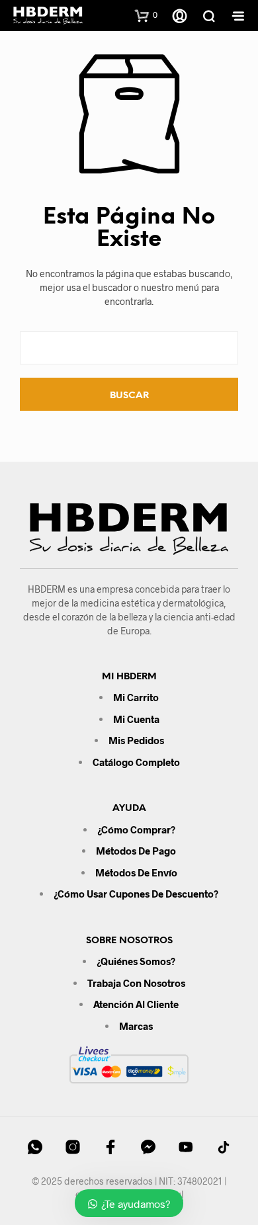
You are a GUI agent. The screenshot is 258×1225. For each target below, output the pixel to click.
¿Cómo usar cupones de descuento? (136, 894)
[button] (146, 15)
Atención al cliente (136, 1004)
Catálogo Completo (136, 762)
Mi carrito (136, 697)
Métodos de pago (136, 851)
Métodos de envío (136, 872)
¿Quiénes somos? (136, 961)
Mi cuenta (136, 719)
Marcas (136, 1026)
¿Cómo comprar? (136, 829)
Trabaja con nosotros (136, 983)
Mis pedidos (136, 740)
